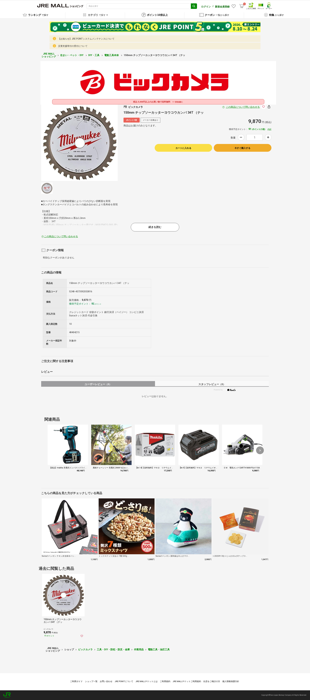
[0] (241, 6)
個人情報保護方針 (230, 681)
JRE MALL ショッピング (48, 55)
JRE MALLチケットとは (146, 681)
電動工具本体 (111, 55)
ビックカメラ (85, 649)
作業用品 (139, 649)
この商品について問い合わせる (243, 107)
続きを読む (155, 227)
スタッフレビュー (211, 384)
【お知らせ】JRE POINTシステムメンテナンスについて (86, 38)
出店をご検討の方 (211, 681)
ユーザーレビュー (98, 384)
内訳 (269, 129)
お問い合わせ (106, 681)
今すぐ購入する (242, 148)
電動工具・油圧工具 (159, 649)
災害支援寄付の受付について (73, 46)
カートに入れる (183, 148)
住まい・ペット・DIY (72, 55)
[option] (79, 142)
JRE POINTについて (124, 681)
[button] (260, 450)
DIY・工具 (94, 55)
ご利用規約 (165, 681)
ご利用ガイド (76, 681)
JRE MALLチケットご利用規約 (187, 681)
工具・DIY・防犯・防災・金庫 (113, 649)
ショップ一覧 (91, 681)
